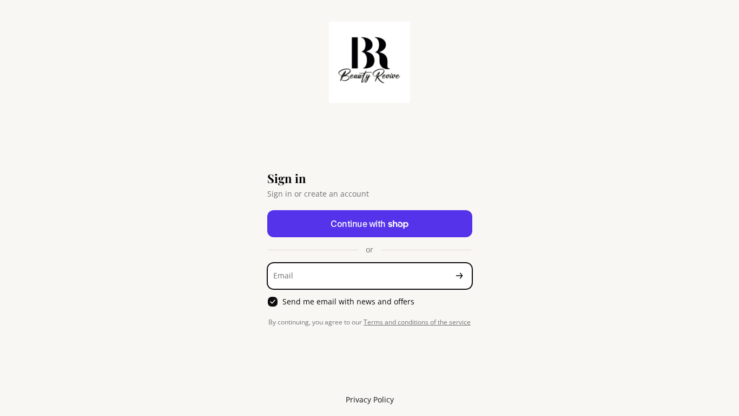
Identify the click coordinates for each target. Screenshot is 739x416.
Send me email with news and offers (348, 302)
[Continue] (459, 275)
